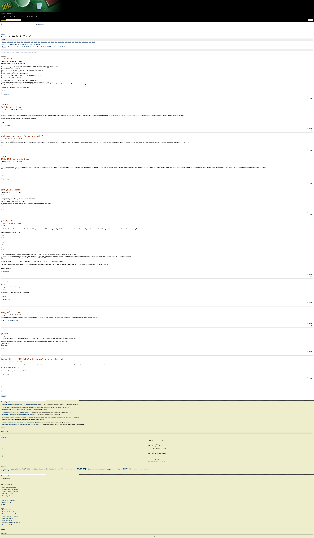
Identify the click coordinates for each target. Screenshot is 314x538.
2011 (42, 42)
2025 (90, 42)
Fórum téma (27, 52)
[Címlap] (6, 4)
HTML (58, 469)
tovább (3, 504)
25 (52, 46)
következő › (4, 396)
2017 (62, 42)
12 (24, 46)
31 (64, 46)
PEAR (121, 469)
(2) (68, 407)
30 (62, 46)
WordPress (143, 469)
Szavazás (33, 52)
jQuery (89, 469)
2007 (28, 42)
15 (31, 46)
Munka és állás (27, 16)
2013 (49, 42)
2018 (66, 42)
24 (50, 46)
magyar (109, 469)
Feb (11, 44)
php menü (5, 333)
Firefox (49, 469)
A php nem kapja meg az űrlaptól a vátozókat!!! (22, 136)
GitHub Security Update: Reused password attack (14, 417)
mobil (113, 469)
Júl (25, 44)
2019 (69, 42)
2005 (22, 42)
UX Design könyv (6, 419)
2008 (32, 42)
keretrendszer (95, 469)
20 (41, 46)
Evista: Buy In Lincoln (7, 496)
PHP (4, 146)
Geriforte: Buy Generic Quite (9, 487)
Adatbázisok (6, 94)
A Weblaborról (6, 299)
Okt (34, 44)
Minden (4, 42)
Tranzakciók (6, 58)
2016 (59, 42)
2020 (73, 42)
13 (27, 46)
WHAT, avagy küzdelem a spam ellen (157, 453)
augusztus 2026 (157, 536)
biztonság (13, 469)
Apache (7, 469)
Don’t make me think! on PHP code (157, 461)
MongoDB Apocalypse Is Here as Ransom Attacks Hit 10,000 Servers (19, 407)
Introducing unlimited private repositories (12, 422)
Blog (2, 16)
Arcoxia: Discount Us (7, 502)
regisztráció (10, 13)
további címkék (5, 470)
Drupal (41, 469)
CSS (24, 469)
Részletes (3, 20)
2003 (15, 42)
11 (22, 46)
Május (19, 44)
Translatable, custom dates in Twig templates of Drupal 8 (16, 412)
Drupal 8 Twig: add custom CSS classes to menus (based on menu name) (20, 424)
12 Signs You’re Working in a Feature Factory (13, 409)
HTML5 (66, 469)
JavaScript (82, 469)
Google (54, 469)
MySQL (117, 469)
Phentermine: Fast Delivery (8, 500)
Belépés (3, 13)
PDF (3, 284)
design (32, 469)
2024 (86, 42)
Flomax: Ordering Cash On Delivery (10, 489)
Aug (28, 44)
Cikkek (12, 16)
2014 (52, 42)
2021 (76, 42)
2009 (35, 42)
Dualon (5, 223)
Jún (23, 44)
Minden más (6, 179)
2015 (56, 42)
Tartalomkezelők (7, 125)
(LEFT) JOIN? (7, 220)
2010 (39, 42)
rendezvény (137, 469)
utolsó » (3, 398)
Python (133, 469)
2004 (18, 42)
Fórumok (16, 16)
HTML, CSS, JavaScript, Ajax (10, 320)
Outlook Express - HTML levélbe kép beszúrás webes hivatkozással (32, 359)
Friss (37, 16)
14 (29, 46)
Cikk (8, 52)
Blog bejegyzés (19, 52)
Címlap (3, 34)
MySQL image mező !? (11, 190)
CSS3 (29, 469)
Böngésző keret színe (10, 312)
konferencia (102, 469)
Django (36, 469)
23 (48, 46)
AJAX (3, 469)
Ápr (16, 44)
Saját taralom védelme (11, 107)
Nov (37, 44)
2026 (93, 42)
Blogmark (12, 52)
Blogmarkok (7, 16)
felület (44, 469)
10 (20, 46)
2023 (83, 42)
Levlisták (21, 16)
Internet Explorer (72, 469)
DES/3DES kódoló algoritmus (15, 159)
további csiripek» (5, 480)
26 (54, 46)
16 (33, 46)
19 (39, 46)
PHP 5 (129, 469)
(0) (77, 404)
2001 (8, 42)
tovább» (3, 427)
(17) (81, 417)
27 (56, 46)
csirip (310, 97)
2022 (79, 42)
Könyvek (33, 16)
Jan (8, 44)
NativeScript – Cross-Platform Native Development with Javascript (18, 414)
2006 (25, 42)
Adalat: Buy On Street (7, 493)
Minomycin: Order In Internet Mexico (11, 498)
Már (13, 44)
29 (60, 46)
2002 (11, 42)
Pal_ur (4, 109)
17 (35, 46)
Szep (31, 44)
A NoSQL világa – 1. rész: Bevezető (157, 446)
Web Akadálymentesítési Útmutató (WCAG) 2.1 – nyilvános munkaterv (19, 404)
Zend (147, 469)
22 (45, 46)
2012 (45, 42)
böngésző (19, 469)
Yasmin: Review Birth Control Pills (10, 491)
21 (43, 46)
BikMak (5, 138)
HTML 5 (62, 469)
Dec (39, 44)
